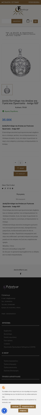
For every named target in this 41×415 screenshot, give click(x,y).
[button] (4, 411)
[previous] (5, 76)
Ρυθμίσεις (23, 410)
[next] (36, 76)
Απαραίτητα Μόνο (28, 406)
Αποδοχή (15, 406)
